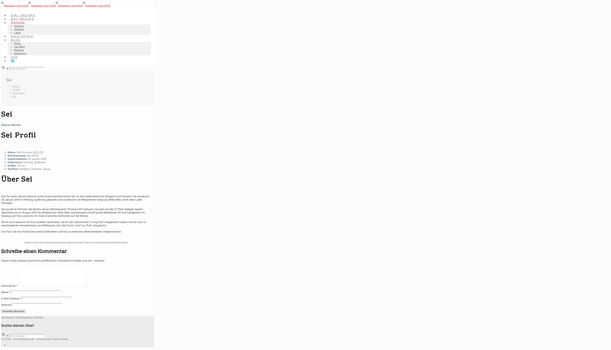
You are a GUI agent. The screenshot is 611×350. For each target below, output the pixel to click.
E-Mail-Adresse (11, 298)
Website (6, 305)
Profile (16, 90)
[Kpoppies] (55, 6)
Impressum (7, 317)
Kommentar (9, 286)
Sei (14, 96)
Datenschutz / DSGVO (29, 317)
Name (5, 292)
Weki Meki (18, 93)
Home (16, 86)
